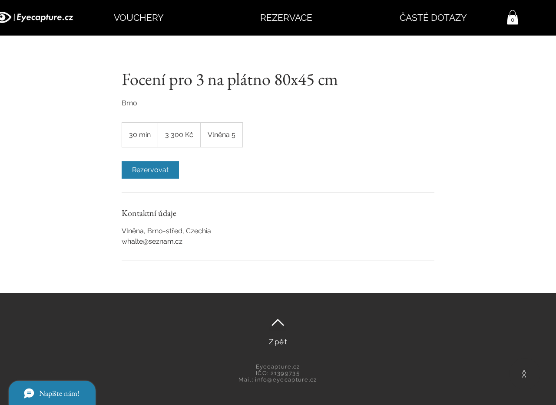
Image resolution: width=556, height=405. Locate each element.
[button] (512, 17)
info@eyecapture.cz (286, 379)
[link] (150, 170)
